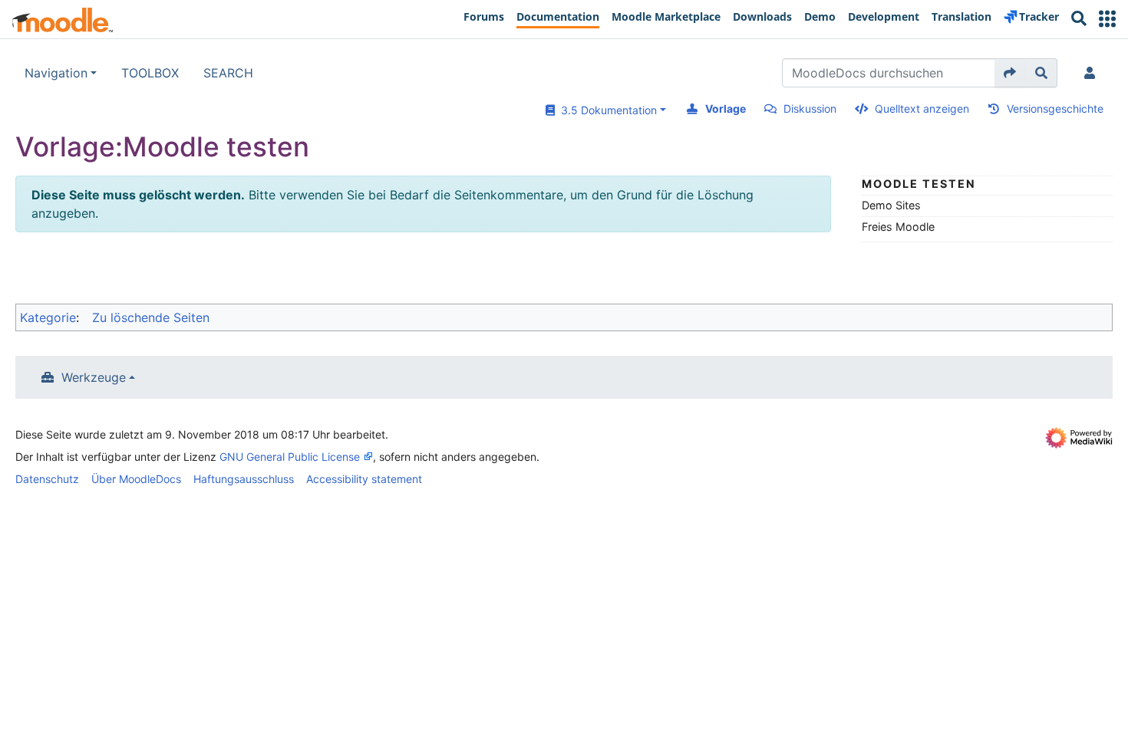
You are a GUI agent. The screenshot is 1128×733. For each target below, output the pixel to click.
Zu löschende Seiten (150, 317)
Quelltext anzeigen (922, 108)
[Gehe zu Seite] (1010, 72)
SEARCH (228, 73)
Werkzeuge (93, 377)
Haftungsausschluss (243, 478)
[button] (1107, 19)
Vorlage (725, 108)
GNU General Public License (289, 456)
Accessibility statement (364, 478)
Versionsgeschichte (1055, 108)
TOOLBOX (150, 73)
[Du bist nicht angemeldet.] (1092, 73)
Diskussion (809, 108)
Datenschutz (47, 478)
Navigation (56, 73)
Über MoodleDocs (136, 478)
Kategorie (48, 317)
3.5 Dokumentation (606, 110)
